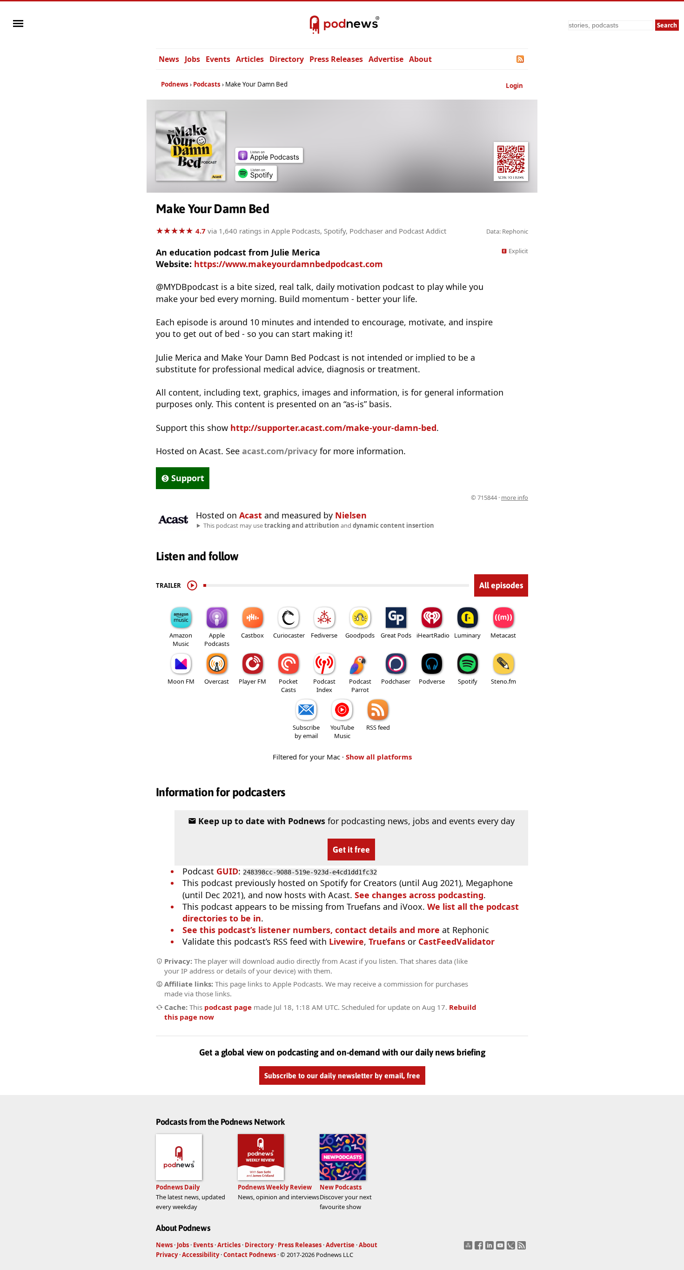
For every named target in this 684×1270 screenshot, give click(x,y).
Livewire (346, 941)
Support (187, 478)
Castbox (252, 635)
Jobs (192, 59)
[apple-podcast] (269, 159)
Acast (250, 515)
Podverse (432, 681)
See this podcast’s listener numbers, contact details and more (311, 929)
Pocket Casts (288, 685)
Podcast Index (324, 685)
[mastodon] (469, 1248)
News (169, 59)
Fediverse (324, 635)
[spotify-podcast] (256, 177)
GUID (227, 871)
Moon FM (181, 681)
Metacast (503, 635)
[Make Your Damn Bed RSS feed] (521, 59)
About (420, 59)
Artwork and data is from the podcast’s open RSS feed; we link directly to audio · (381, 497)
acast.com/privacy (279, 451)
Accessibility (200, 1254)
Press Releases (336, 59)
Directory (286, 59)
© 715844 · (499, 497)
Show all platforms (379, 756)
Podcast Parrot (360, 685)
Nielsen (351, 515)
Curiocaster (289, 635)
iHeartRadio (432, 635)
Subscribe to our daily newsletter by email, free (342, 1075)
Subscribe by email (306, 731)
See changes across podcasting (419, 894)
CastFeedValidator (456, 941)
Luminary (467, 635)
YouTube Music (342, 731)
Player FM (252, 681)
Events (218, 59)
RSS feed (378, 727)
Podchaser (395, 681)
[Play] (192, 585)
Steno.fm (503, 681)
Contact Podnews (249, 1254)
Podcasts (207, 84)
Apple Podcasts (216, 639)
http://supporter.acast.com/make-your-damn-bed (333, 427)
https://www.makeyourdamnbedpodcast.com (288, 263)
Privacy (167, 1254)
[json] (512, 1248)
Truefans (387, 941)
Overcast (216, 681)
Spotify (467, 681)
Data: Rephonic (507, 231)
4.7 (200, 230)
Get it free (351, 849)
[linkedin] (490, 1248)
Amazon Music (180, 639)
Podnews (174, 84)
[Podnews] (314, 25)
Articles (250, 59)
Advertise (386, 59)
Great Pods (396, 635)
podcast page (228, 1007)
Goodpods (360, 635)
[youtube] (501, 1248)
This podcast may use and (318, 525)
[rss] (522, 1248)
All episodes (501, 585)
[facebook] (480, 1248)
